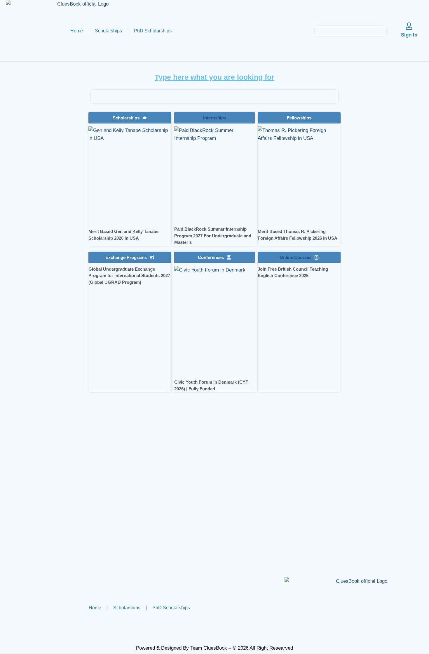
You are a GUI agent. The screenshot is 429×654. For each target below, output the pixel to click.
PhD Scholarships (153, 30)
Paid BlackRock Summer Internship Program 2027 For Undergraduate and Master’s (212, 236)
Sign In (409, 35)
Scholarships (108, 30)
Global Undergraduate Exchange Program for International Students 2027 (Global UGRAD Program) (129, 276)
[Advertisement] (45, 223)
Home (76, 30)
